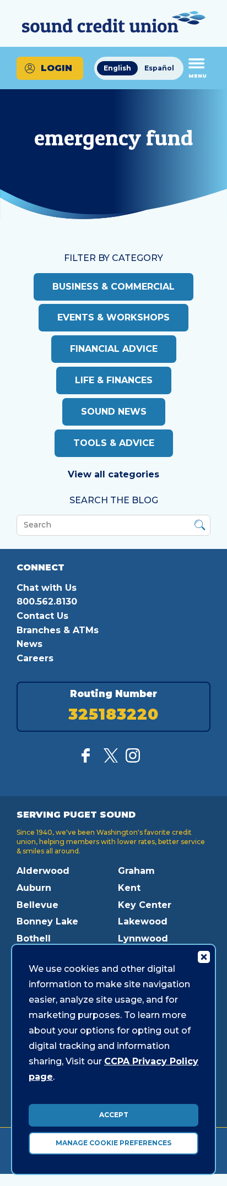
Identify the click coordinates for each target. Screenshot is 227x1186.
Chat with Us (47, 588)
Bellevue (37, 905)
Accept (113, 1115)
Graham (136, 871)
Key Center (144, 905)
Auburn (34, 888)
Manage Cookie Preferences (113, 1143)
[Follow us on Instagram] (133, 759)
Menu (197, 76)
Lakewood (142, 921)
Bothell (34, 938)
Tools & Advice (113, 443)
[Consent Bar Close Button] (203, 956)
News (29, 644)
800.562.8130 (47, 601)
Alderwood (43, 871)
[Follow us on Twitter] (111, 759)
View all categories (113, 474)
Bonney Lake (47, 921)
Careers (35, 658)
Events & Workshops (113, 317)
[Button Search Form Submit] (199, 527)
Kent (129, 888)
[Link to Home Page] (113, 23)
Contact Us (42, 616)
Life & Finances (114, 380)
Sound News (114, 411)
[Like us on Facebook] (89, 759)
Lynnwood (143, 938)
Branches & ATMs (58, 630)
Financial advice (114, 349)
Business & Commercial (113, 286)
